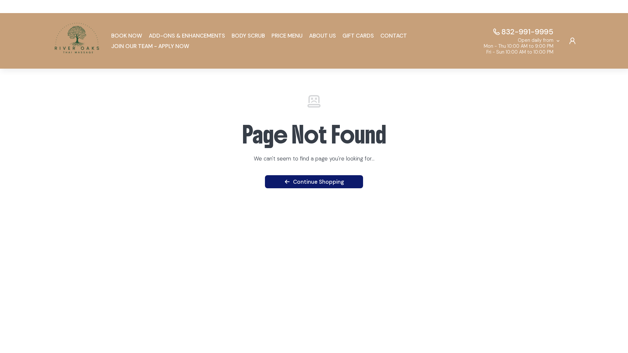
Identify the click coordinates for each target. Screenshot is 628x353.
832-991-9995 (527, 32)
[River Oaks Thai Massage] (76, 40)
